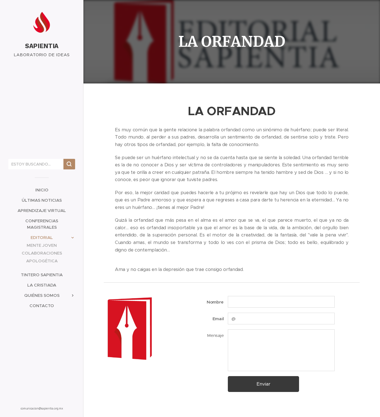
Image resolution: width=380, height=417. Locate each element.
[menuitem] (42, 190)
